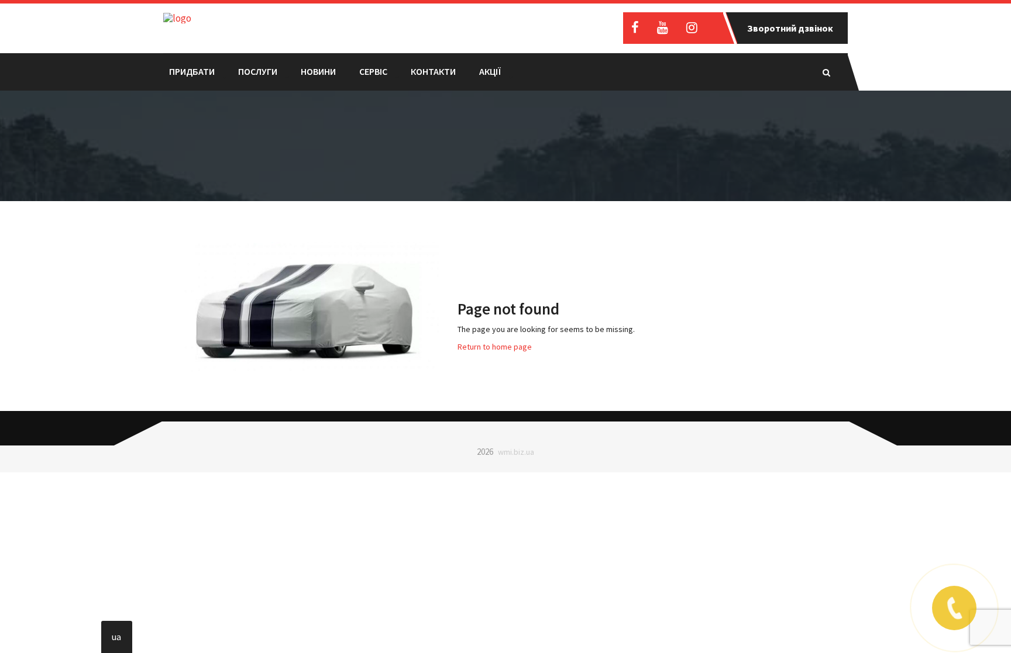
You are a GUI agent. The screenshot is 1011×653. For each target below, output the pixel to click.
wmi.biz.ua (516, 452)
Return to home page (495, 346)
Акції (490, 71)
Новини (318, 71)
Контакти (433, 71)
